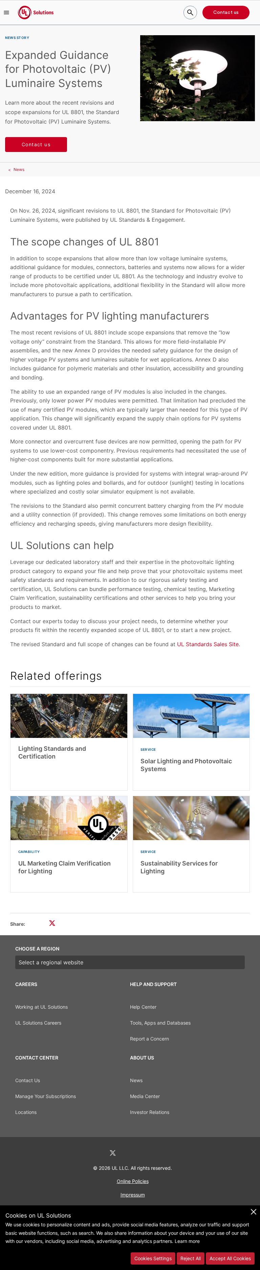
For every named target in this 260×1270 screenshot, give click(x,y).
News (19, 169)
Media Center (145, 1096)
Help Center (143, 1007)
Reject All (190, 1258)
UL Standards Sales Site (208, 644)
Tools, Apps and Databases (160, 1023)
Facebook (130, 1153)
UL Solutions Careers (38, 1023)
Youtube (165, 1153)
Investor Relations (149, 1112)
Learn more (187, 1241)
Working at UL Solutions (41, 1007)
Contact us (226, 12)
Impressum (133, 1195)
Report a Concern (149, 1039)
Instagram (148, 1153)
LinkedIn (95, 1153)
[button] (6, 12)
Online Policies (133, 1181)
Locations (26, 1112)
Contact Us (27, 1080)
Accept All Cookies (230, 1258)
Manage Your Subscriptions (45, 1096)
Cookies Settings (153, 1258)
